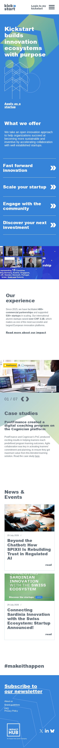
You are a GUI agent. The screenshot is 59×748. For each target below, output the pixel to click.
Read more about (18, 332)
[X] (41, 731)
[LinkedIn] (46, 731)
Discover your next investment (25, 225)
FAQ (6, 708)
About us (8, 701)
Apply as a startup (12, 105)
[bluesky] (52, 731)
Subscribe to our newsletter (23, 689)
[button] (54, 276)
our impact (38, 332)
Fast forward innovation (18, 168)
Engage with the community (22, 206)
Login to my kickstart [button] (38, 7)
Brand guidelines (12, 705)
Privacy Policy (11, 711)
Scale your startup (24, 187)
